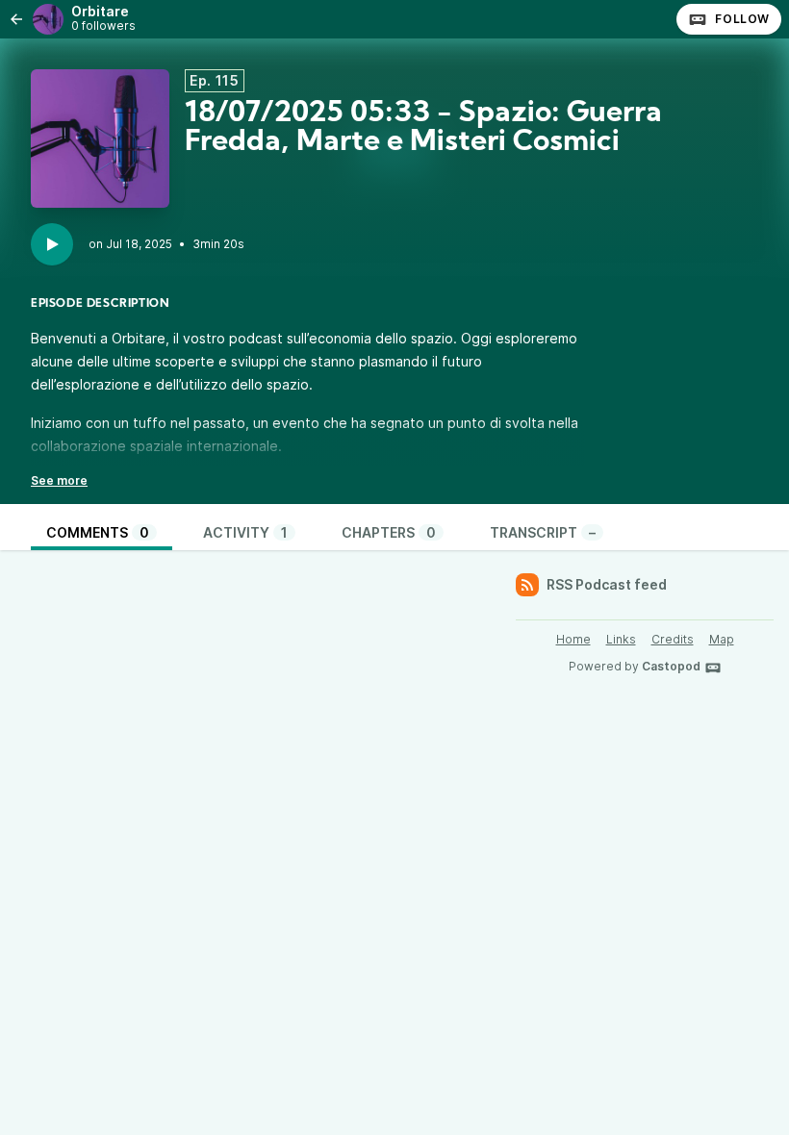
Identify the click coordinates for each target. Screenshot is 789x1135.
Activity (245, 532)
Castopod (671, 666)
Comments (97, 532)
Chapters (389, 532)
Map (721, 639)
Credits (672, 639)
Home (573, 639)
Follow (742, 19)
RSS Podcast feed (607, 584)
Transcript (543, 532)
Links (621, 639)
